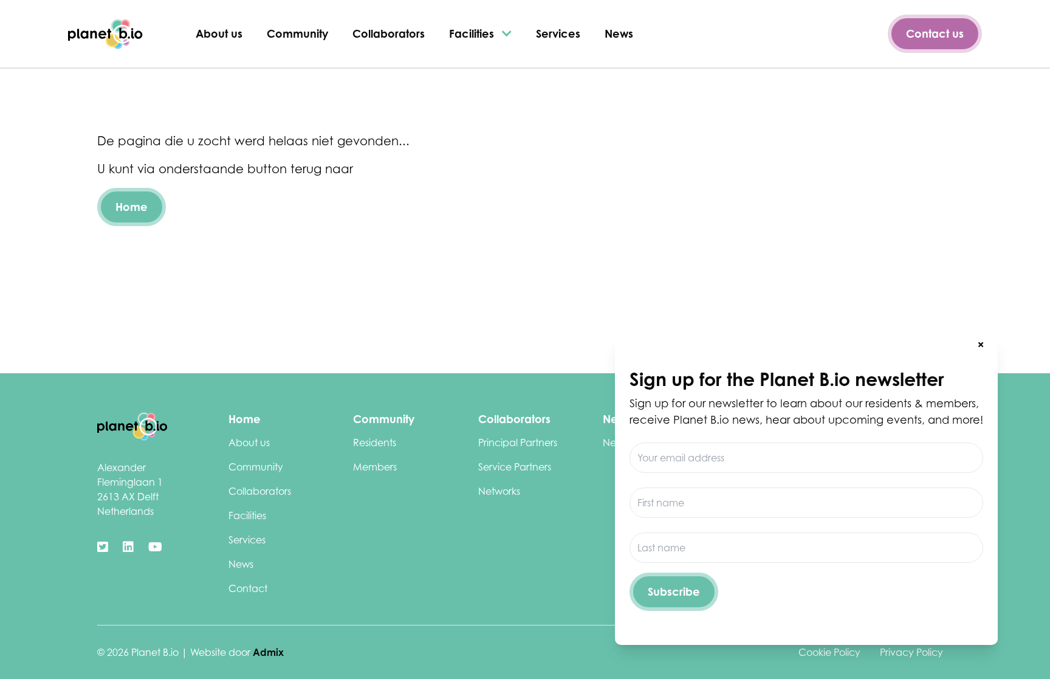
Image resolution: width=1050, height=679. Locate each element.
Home (131, 206)
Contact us (935, 33)
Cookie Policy (829, 652)
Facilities (473, 33)
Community (297, 33)
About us (219, 33)
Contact (247, 588)
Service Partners (514, 467)
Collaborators (388, 33)
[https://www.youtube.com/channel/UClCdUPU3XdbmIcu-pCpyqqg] (155, 547)
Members (375, 467)
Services (558, 33)
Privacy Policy (911, 652)
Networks (499, 491)
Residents (374, 442)
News (619, 33)
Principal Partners (517, 442)
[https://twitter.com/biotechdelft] (102, 547)
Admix (268, 652)
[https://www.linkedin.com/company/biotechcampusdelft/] (128, 547)
